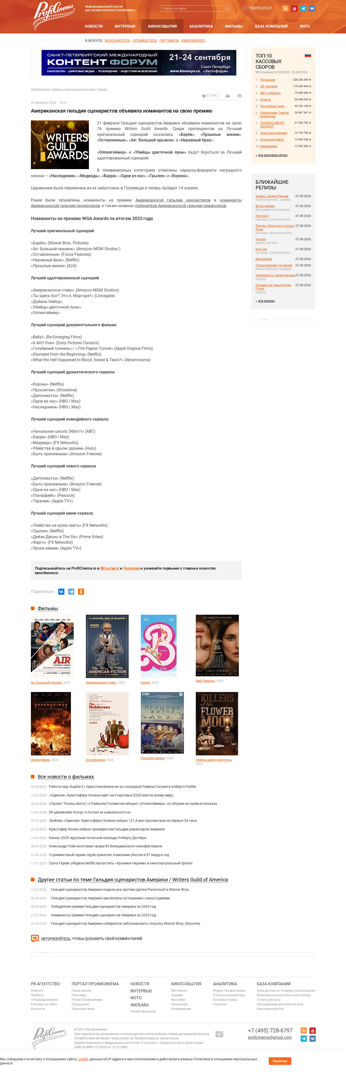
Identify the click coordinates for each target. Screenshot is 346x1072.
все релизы (266, 301)
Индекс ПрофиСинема (229, 990)
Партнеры (79, 995)
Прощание (267, 80)
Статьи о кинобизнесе (229, 995)
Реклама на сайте (44, 1004)
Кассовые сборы (225, 1000)
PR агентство (45, 984)
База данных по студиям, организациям (286, 990)
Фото (305, 26)
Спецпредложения (44, 1000)
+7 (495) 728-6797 (270, 1030)
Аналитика (201, 26)
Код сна (261, 249)
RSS (285, 8)
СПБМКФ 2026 (145, 41)
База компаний (271, 26)
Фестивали (179, 990)
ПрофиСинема (40, 89)
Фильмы (233, 26)
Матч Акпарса (270, 93)
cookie (83, 1059)
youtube (294, 8)
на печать (228, 96)
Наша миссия (81, 990)
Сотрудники (80, 1004)
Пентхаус (262, 216)
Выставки (178, 1000)
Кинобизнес (193, 41)
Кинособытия (162, 26)
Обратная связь (83, 1009)
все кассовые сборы (272, 155)
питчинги (169, 41)
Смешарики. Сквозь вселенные (274, 114)
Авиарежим (268, 146)
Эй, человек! (269, 86)
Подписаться (260, 8)
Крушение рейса (272, 139)
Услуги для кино (268, 1000)
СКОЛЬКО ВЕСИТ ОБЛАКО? (272, 124)
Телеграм (131, 568)
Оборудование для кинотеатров (280, 1004)
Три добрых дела (272, 106)
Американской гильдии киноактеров (173, 200)
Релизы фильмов (143, 1011)
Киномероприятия (270, 1009)
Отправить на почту (240, 95)
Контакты (38, 1009)
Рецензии (220, 1004)
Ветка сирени (265, 206)
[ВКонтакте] (61, 592)
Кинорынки (179, 1004)
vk (312, 8)
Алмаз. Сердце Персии (272, 196)
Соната (265, 99)
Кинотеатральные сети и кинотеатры (284, 995)
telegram (303, 8)
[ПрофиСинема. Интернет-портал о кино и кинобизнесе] (54, 10)
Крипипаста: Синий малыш (275, 275)
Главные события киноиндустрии (73, 89)
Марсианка (264, 259)
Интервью (125, 26)
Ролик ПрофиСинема (87, 1000)
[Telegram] (71, 592)
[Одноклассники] (81, 592)
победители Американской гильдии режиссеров (180, 205)
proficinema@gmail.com (270, 1037)
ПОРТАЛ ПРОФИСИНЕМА (95, 984)
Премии (102, 89)
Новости (94, 26)
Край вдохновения (273, 133)
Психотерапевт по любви (274, 265)
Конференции (181, 1009)
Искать (227, 8)
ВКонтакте (110, 568)
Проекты (37, 995)
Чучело (261, 239)
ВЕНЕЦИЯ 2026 (117, 41)
